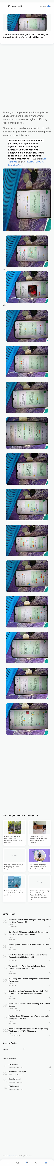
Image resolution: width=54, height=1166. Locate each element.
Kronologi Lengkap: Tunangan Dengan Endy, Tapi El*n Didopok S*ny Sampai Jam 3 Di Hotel (28, 992)
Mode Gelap (42, 6)
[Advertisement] (27, 75)
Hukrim (11, 925)
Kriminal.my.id (15, 6)
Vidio (15, 1009)
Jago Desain (43, 1156)
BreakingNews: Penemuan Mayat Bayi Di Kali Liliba (29, 945)
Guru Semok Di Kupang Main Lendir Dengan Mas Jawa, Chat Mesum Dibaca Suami (28, 933)
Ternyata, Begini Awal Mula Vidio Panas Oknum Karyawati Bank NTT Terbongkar (27, 967)
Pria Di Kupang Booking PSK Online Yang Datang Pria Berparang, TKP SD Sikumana (28, 1030)
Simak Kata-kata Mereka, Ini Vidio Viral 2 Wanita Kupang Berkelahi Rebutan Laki (28, 956)
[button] (4, 6)
